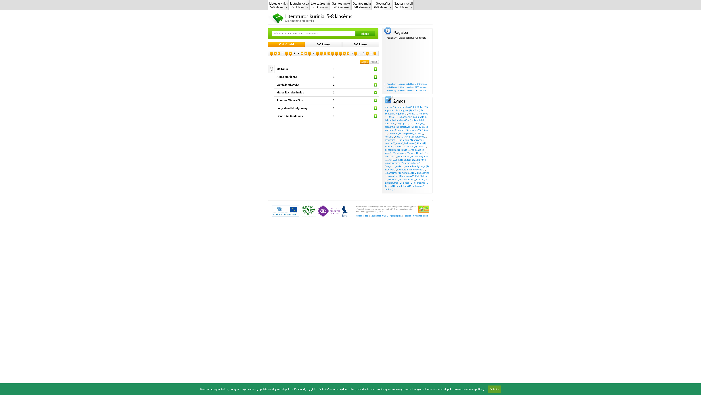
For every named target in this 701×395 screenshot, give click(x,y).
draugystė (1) (405, 110)
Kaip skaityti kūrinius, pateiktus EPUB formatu (407, 84)
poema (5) (403, 130)
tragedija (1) (410, 160)
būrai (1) (422, 146)
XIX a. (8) (409, 137)
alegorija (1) (402, 123)
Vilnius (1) (413, 113)
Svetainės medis (420, 216)
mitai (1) (419, 133)
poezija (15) (391, 107)
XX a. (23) (418, 110)
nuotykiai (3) (408, 133)
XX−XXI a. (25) (420, 107)
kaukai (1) (389, 189)
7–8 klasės (360, 44)
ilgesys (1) (390, 186)
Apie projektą (395, 216)
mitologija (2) (403, 153)
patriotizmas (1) (405, 156)
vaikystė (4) (419, 140)
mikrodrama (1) (392, 150)
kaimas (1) (421, 179)
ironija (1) (405, 150)
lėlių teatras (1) (421, 183)
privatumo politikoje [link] (474, 389)
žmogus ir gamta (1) (394, 166)
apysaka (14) (391, 110)
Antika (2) (389, 137)
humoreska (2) (405, 107)
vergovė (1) (420, 137)
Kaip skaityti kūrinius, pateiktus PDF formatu (406, 38)
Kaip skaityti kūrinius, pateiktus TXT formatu (406, 90)
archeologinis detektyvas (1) (411, 169)
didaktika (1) (394, 179)
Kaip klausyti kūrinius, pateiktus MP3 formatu (406, 87)
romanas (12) (405, 117)
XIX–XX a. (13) (416, 123)
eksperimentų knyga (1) (417, 166)
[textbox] (313, 33)
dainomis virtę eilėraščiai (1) (399, 120)
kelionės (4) (410, 143)
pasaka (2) (390, 143)
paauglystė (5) (420, 117)
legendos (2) (391, 130)
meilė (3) (401, 146)
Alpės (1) (421, 143)
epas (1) (399, 137)
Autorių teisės (362, 216)
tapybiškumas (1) (393, 183)
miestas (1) (390, 146)
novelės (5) (415, 130)
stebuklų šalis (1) (419, 153)
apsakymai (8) (392, 127)
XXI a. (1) (393, 117)
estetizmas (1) (392, 140)
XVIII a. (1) (412, 146)
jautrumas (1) (418, 186)
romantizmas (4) (393, 173)
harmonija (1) (408, 179)
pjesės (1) (408, 183)
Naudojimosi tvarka (379, 216)
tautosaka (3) (417, 150)
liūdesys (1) (390, 169)
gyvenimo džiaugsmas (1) (401, 176)
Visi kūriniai (286, 44)
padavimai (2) (421, 127)
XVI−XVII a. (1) (395, 160)
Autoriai (364, 62)
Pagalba (407, 216)
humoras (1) (408, 173)
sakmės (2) (390, 153)
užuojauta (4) (406, 140)
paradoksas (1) (403, 186)
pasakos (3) (390, 156)
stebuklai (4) (394, 133)
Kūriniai (374, 62)
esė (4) (399, 143)
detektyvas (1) (407, 127)
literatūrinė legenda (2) (396, 113)
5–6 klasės (323, 44)
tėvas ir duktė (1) (413, 163)
